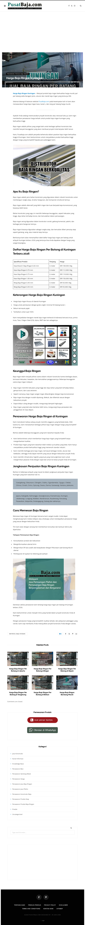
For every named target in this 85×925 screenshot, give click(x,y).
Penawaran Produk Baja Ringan (18, 74)
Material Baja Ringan (17, 634)
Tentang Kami (19, 905)
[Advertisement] (42, 34)
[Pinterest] (75, 82)
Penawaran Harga (18, 779)
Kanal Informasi (17, 759)
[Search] (79, 6)
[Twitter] (72, 82)
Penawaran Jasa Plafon (20, 789)
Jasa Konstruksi (17, 754)
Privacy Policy (50, 905)
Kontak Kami (48, 909)
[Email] (78, 82)
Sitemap (60, 909)
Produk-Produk (34, 905)
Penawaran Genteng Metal (21, 774)
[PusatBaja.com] (25, 5)
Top (43, 921)
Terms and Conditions (31, 909)
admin (10, 82)
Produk (14, 809)
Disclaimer (63, 905)
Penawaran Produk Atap (20, 799)
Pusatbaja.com (44, 101)
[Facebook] (69, 82)
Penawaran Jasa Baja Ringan (22, 784)
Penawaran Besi (17, 769)
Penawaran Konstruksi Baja (21, 794)
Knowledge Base (18, 764)
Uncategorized (17, 814)
